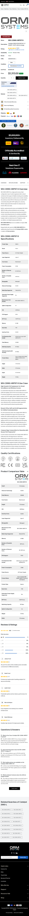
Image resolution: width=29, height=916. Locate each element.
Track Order (4, 875)
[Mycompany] (17, 853)
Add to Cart (21, 78)
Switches (6, 9)
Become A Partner (5, 878)
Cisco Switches (13, 9)
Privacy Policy (9, 912)
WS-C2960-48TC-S (6, 833)
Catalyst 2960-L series (22, 229)
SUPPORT (22, 183)
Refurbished (15, 66)
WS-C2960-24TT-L (17, 821)
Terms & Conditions (18, 912)
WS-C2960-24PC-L (17, 809)
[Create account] (23, 5)
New (11, 62)
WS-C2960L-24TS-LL (6, 829)
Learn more (14, 788)
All (3, 637)
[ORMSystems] (14, 853)
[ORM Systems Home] (6, 5)
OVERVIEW (3, 183)
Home (2, 9)
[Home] (14, 848)
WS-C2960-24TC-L (6, 837)
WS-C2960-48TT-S (17, 817)
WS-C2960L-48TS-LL (6, 813)
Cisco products (10, 231)
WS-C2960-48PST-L (6, 825)
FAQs (2, 872)
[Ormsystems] (11, 853)
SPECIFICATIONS (13, 183)
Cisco (9, 55)
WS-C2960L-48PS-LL (18, 813)
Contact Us (4, 869)
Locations (3, 881)
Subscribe (23, 857)
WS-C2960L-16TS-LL (17, 829)
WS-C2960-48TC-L (17, 833)
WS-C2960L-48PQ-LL (6, 809)
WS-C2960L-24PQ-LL (6, 817)
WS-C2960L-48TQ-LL (17, 837)
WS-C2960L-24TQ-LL (17, 825)
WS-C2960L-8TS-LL (6, 821)
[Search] (20, 5)
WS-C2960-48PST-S (19, 227)
